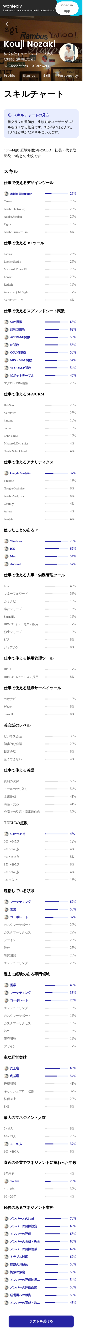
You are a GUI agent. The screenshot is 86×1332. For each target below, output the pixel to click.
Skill (46, 75)
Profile (9, 75)
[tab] (9, 75)
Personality (68, 75)
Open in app (67, 8)
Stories (29, 75)
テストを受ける (41, 1321)
